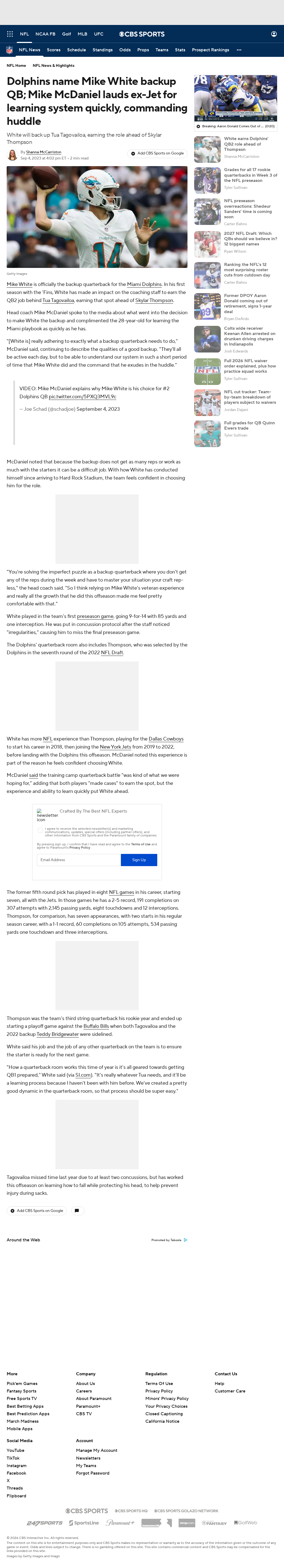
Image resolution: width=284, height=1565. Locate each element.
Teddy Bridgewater (58, 1034)
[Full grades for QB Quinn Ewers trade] (207, 433)
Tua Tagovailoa (58, 300)
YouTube (15, 1450)
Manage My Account (96, 1450)
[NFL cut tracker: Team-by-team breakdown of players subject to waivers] (207, 402)
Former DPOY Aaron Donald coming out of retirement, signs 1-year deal (248, 303)
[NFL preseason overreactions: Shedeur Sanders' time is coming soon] (207, 211)
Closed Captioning (164, 1408)
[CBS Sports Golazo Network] (186, 1510)
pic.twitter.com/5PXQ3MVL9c (82, 397)
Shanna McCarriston (43, 152)
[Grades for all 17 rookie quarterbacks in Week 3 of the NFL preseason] (207, 180)
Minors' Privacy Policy (167, 1398)
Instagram (17, 1465)
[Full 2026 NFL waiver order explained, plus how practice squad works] (207, 371)
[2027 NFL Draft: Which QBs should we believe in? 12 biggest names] (207, 244)
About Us (85, 1383)
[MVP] (187, 1521)
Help (219, 1383)
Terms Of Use (159, 1383)
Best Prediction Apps (28, 1414)
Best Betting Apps (25, 1406)
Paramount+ (88, 1406)
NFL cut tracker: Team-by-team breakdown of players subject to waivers (250, 397)
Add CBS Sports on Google (161, 153)
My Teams (86, 1465)
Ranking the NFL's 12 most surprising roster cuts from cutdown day (247, 270)
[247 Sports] (45, 1522)
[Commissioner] (156, 1521)
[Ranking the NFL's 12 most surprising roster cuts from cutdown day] (207, 275)
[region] (235, 98)
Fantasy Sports (21, 1391)
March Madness (23, 1421)
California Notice (162, 1416)
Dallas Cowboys (166, 739)
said (33, 775)
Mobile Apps (19, 1429)
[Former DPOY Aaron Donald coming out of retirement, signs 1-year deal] (207, 306)
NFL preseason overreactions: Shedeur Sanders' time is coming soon (248, 209)
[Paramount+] (120, 1522)
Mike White (19, 284)
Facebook (16, 1473)
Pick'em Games (22, 1383)
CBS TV (84, 1414)
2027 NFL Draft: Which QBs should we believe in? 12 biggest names (250, 239)
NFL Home (16, 65)
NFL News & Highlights (54, 65)
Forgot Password (93, 1473)
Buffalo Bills (96, 1026)
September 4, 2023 (98, 409)
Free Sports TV (22, 1398)
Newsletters (88, 1458)
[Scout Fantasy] (214, 1522)
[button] (10, 34)
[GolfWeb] (245, 1523)
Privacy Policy (159, 1391)
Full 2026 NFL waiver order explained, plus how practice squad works (250, 366)
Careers (84, 1391)
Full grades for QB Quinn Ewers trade (249, 425)
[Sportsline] (84, 1522)
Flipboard (16, 1496)
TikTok (13, 1458)
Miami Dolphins (144, 284)
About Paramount (93, 1398)
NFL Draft (112, 653)
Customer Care (230, 1391)
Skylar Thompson (154, 300)
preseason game (95, 616)
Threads (15, 1488)
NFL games (121, 892)
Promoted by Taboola (166, 1240)
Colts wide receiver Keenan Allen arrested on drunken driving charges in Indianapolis (249, 336)
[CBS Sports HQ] (131, 1510)
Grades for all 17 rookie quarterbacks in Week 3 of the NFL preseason (250, 175)
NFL (47, 739)
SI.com (83, 1075)
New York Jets (115, 747)
